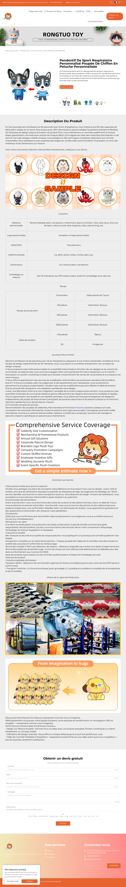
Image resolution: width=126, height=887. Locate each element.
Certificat (80, 11)
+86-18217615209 (57, 2)
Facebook (51, 857)
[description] (9, 846)
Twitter (49, 851)
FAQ (88, 11)
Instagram (51, 854)
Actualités (99, 11)
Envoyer (63, 823)
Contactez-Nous (95, 21)
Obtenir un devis (114, 16)
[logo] (11, 16)
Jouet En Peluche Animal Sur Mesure (48, 51)
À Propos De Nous (53, 11)
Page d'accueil (36, 11)
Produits (67, 11)
